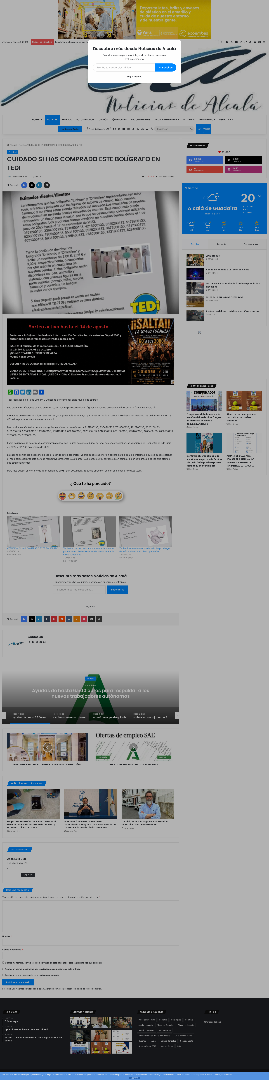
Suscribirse (165, 67)
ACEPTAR (134, 1078)
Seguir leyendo (134, 76)
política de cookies (190, 1075)
